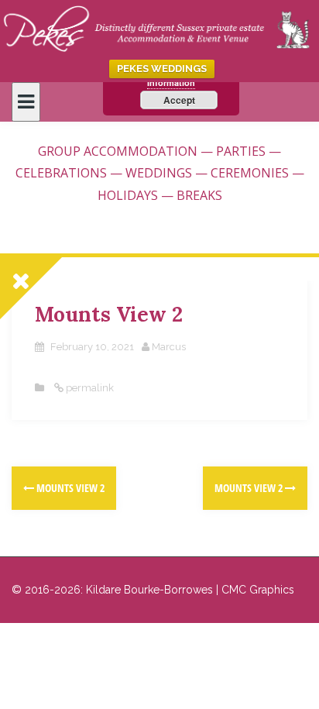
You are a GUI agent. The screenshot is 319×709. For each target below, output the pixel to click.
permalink (88, 388)
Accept (179, 100)
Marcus (169, 347)
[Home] (159, 26)
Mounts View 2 (69, 487)
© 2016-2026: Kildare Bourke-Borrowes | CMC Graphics (153, 589)
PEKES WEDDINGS (162, 68)
